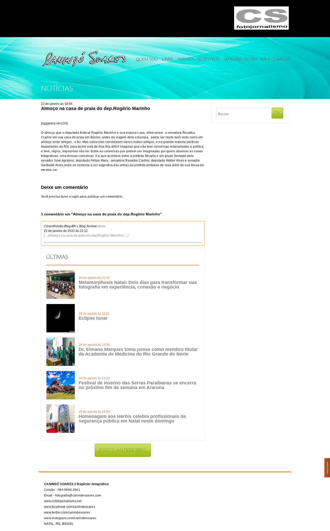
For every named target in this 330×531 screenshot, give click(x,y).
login (75, 196)
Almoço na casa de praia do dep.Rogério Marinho (95, 108)
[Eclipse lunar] (60, 331)
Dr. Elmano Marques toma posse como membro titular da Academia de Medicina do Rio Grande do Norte (138, 352)
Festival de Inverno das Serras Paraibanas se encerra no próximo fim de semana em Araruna (137, 385)
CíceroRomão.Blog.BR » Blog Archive (70, 226)
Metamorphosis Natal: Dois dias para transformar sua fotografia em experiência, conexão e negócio (138, 285)
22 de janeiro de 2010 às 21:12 (66, 231)
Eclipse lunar (93, 318)
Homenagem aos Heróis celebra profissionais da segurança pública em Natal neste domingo (132, 419)
